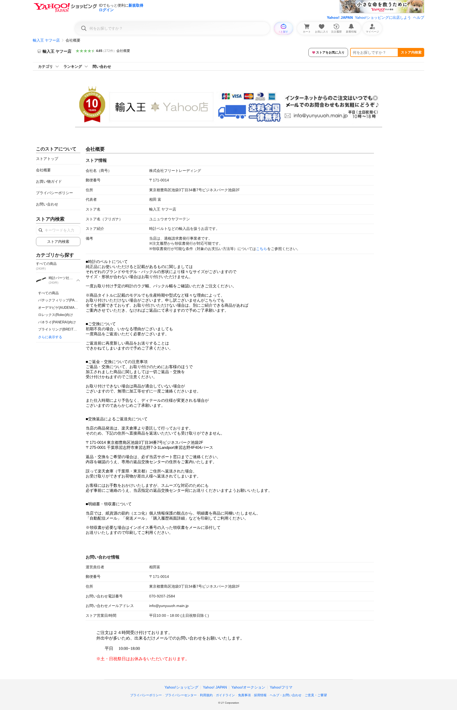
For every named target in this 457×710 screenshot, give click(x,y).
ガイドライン (225, 695)
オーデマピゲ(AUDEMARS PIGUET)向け (69, 308)
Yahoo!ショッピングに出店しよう (383, 17)
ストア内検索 (411, 52)
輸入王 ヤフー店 (46, 40)
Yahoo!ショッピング (181, 687)
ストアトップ (47, 159)
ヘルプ (418, 17)
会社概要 (123, 51)
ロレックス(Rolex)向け (55, 315)
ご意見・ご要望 (316, 695)
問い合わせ (102, 66)
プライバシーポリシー (54, 193)
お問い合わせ (47, 204)
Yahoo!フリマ (281, 687)
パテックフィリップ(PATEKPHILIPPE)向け (71, 300)
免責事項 (244, 695)
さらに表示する (50, 337)
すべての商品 (48, 293)
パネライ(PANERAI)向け (57, 322)
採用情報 (260, 695)
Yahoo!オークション (248, 687)
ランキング (72, 66)
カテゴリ (45, 66)
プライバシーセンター (181, 695)
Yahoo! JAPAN (340, 17)
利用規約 (206, 695)
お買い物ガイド (49, 181)
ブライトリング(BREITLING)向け (63, 329)
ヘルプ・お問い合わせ (285, 695)
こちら (261, 249)
